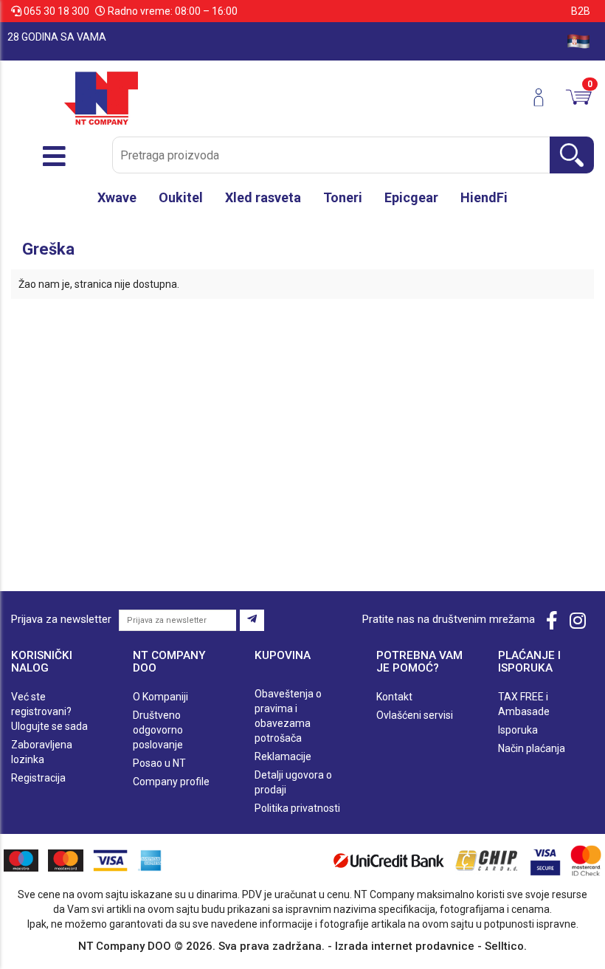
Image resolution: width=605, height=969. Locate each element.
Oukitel (181, 197)
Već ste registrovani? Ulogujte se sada (49, 711)
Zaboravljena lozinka (41, 752)
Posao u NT (159, 763)
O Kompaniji (160, 697)
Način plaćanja (531, 748)
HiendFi (484, 197)
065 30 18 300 (56, 11)
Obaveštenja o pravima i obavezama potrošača (288, 716)
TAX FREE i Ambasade (524, 704)
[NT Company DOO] (101, 97)
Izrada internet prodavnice (404, 946)
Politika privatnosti (297, 808)
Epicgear (411, 197)
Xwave (116, 197)
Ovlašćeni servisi (414, 715)
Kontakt (394, 697)
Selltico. (506, 946)
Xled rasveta (263, 197)
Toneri (342, 197)
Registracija (38, 778)
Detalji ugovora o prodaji (293, 782)
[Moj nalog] (544, 97)
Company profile (171, 781)
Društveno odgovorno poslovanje (158, 730)
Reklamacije (283, 756)
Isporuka (518, 730)
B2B (580, 11)
